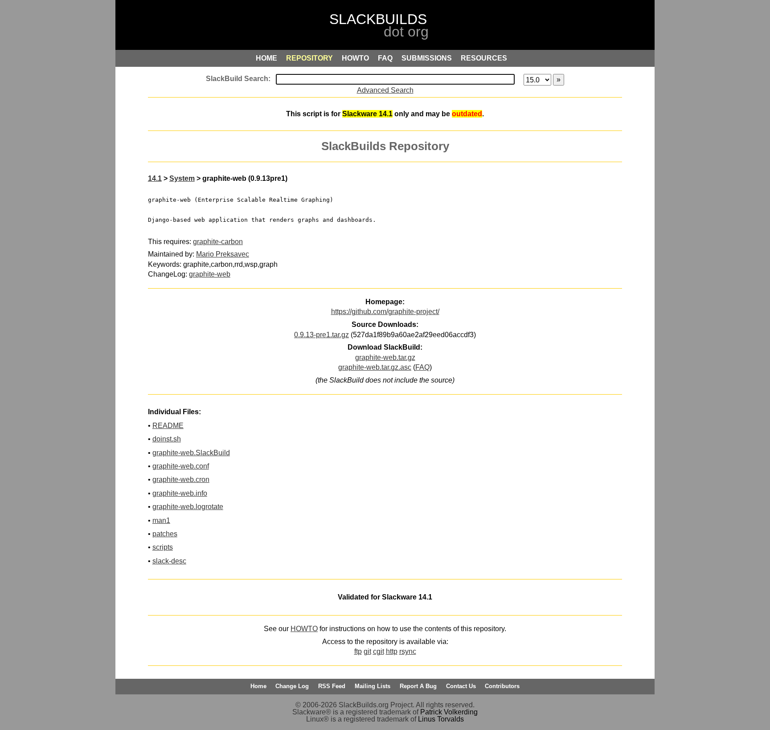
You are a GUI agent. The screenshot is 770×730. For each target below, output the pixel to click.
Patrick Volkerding (449, 712)
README (168, 425)
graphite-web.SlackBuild (191, 453)
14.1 (155, 178)
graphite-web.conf (180, 466)
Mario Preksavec (222, 254)
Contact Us (461, 686)
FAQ (422, 367)
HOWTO (304, 628)
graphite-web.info (179, 493)
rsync (407, 651)
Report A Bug (418, 686)
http (391, 651)
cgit (378, 651)
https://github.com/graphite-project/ (385, 311)
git (367, 651)
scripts (162, 547)
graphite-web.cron (180, 479)
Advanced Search (385, 90)
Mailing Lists (372, 686)
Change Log (292, 686)
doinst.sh (166, 439)
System (182, 178)
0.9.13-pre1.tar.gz (321, 334)
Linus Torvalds (441, 719)
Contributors (502, 686)
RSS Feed (331, 686)
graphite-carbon (218, 241)
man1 (161, 520)
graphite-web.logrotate (187, 506)
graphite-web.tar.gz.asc (374, 367)
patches (164, 534)
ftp (358, 651)
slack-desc (169, 561)
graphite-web (209, 274)
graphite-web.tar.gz (385, 357)
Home (258, 686)
